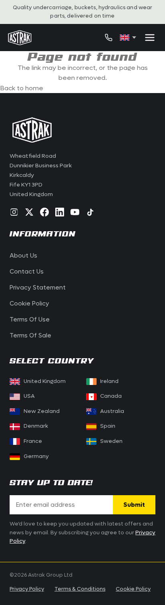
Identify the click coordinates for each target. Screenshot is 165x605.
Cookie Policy (29, 303)
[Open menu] (150, 37)
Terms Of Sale (30, 335)
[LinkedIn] (59, 212)
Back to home (21, 88)
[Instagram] (14, 212)
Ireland (109, 381)
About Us (23, 256)
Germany (36, 456)
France (33, 441)
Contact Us (27, 272)
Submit (134, 505)
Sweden (111, 441)
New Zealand (42, 411)
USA (29, 396)
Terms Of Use (30, 319)
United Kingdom (45, 381)
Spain (107, 426)
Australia (112, 411)
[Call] (109, 38)
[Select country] (128, 37)
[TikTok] (90, 212)
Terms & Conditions (79, 588)
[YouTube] (74, 212)
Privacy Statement (38, 288)
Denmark (36, 426)
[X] (29, 212)
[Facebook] (44, 212)
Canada (106, 396)
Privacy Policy (27, 588)
